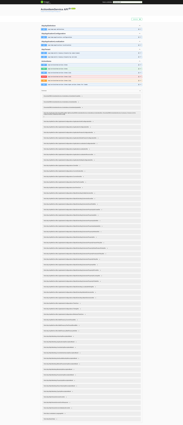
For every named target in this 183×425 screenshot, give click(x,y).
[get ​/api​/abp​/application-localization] (141, 45)
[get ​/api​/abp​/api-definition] (141, 29)
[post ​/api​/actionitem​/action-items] (141, 69)
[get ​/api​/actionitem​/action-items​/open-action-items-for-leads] (141, 85)
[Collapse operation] (140, 26)
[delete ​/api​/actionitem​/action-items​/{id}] (141, 77)
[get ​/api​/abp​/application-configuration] (141, 37)
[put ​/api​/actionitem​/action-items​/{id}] (141, 81)
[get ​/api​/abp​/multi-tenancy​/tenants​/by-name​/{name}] (141, 53)
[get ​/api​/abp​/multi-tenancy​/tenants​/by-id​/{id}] (141, 57)
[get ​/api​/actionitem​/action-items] (141, 65)
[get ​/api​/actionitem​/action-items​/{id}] (141, 73)
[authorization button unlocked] (138, 29)
